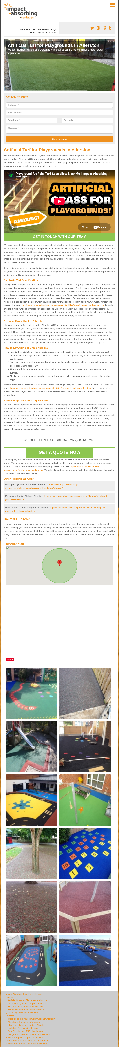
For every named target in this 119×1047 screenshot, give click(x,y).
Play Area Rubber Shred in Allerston (25, 1006)
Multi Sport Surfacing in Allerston (24, 1022)
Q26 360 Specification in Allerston (22, 1012)
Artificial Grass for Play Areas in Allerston (28, 1000)
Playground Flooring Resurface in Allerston (26, 1043)
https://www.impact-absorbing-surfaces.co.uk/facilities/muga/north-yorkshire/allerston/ (62, 305)
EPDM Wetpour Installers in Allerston (26, 1009)
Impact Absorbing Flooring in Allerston (24, 994)
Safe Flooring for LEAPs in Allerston (25, 1031)
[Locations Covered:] (5, 5)
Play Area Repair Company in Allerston (24, 1037)
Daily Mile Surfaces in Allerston (23, 1028)
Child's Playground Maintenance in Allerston (27, 1040)
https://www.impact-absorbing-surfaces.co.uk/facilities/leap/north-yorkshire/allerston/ (50, 388)
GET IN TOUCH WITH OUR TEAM (59, 237)
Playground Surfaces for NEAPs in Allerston (29, 1034)
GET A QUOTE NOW (59, 452)
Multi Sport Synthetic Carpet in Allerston (27, 1003)
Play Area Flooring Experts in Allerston (26, 1025)
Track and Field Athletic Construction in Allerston (31, 1019)
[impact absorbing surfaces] (22, 11)
